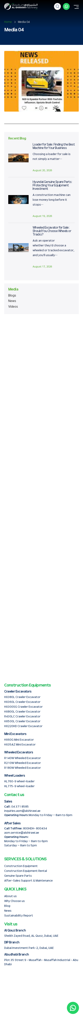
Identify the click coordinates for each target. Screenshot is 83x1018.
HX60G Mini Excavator (19, 739)
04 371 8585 (20, 806)
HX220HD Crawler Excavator (23, 726)
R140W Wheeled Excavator (22, 758)
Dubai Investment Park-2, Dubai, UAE (29, 947)
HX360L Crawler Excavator (22, 701)
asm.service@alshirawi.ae (21, 832)
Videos (13, 306)
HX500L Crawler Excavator (22, 721)
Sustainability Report (18, 915)
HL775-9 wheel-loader (19, 786)
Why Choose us (14, 901)
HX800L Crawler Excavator (22, 711)
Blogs (12, 295)
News (12, 301)
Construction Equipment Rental (25, 870)
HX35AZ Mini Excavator (20, 744)
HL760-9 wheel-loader (19, 781)
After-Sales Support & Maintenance (28, 880)
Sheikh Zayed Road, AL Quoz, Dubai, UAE (31, 935)
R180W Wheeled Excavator (22, 767)
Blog (7, 905)
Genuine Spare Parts (18, 875)
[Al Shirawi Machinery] (20, 6)
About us (10, 896)
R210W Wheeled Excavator (22, 763)
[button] (76, 7)
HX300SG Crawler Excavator (23, 706)
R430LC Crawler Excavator (22, 716)
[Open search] (57, 6)
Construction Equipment (21, 866)
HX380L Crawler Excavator (22, 697)
